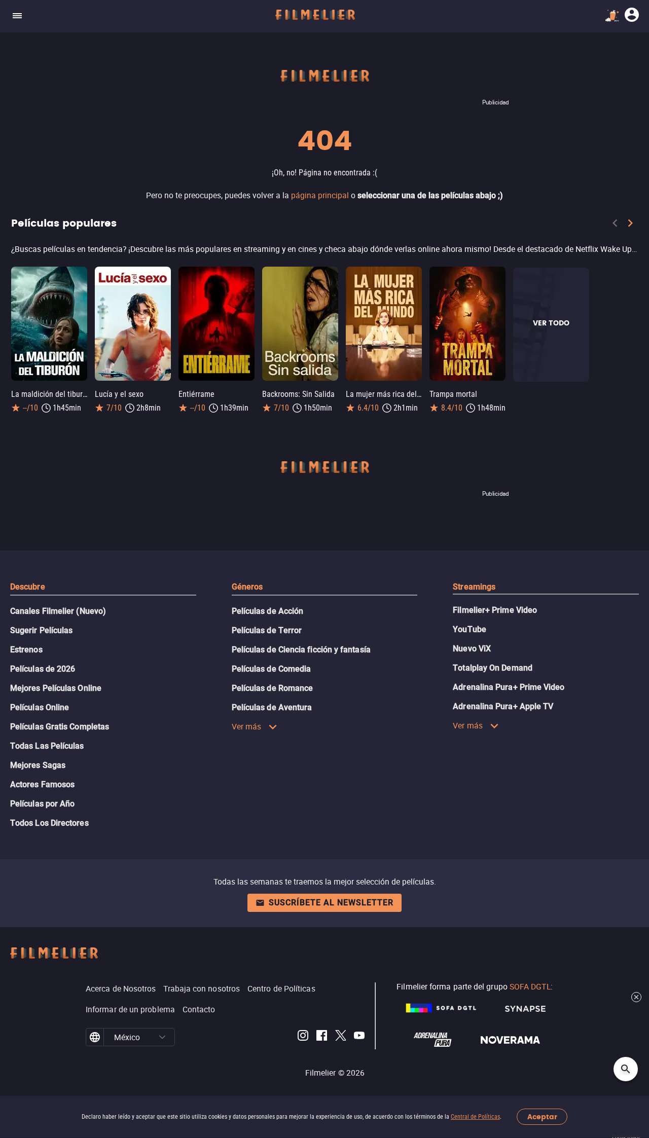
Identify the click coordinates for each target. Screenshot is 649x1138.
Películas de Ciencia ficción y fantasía (301, 649)
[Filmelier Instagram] (303, 1037)
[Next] (630, 225)
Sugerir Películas (41, 630)
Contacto (199, 1009)
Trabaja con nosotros (201, 988)
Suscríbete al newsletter (331, 902)
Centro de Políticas (281, 988)
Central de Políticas (475, 1116)
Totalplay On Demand (492, 668)
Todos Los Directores (49, 823)
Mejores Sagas (37, 765)
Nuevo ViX (472, 648)
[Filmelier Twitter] (340, 1037)
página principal (320, 195)
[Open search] (626, 1069)
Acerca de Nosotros (121, 988)
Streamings (474, 587)
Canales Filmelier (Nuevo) (58, 611)
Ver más (247, 726)
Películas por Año (42, 804)
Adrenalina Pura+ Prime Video (508, 687)
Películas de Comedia (271, 669)
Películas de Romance (272, 688)
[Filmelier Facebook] (321, 1037)
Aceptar (542, 1117)
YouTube (469, 629)
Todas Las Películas (47, 746)
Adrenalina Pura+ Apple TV (503, 706)
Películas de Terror (267, 630)
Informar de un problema (130, 1009)
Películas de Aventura (272, 707)
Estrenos (26, 649)
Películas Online (39, 707)
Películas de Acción (268, 611)
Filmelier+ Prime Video (495, 610)
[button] (162, 1037)
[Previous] (615, 225)
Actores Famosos (42, 784)
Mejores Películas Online (55, 688)
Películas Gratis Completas (59, 726)
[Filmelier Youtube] (359, 1037)
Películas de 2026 (42, 669)
